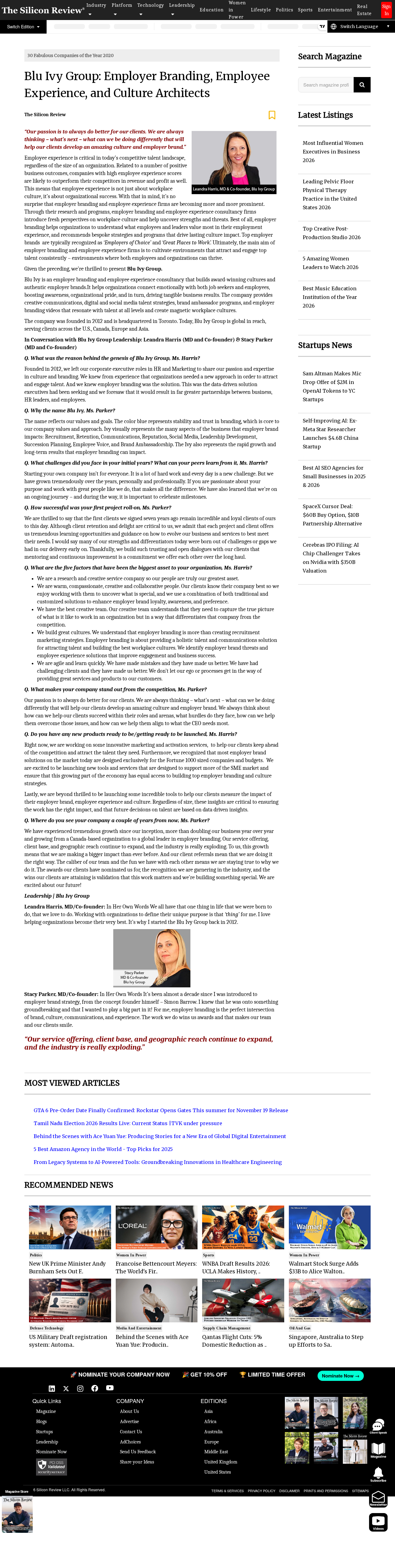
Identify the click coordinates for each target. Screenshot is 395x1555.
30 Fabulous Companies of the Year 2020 (70, 55)
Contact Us (131, 1432)
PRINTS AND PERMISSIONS (326, 1490)
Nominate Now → (323, 1375)
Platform (122, 5)
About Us (129, 1411)
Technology (150, 5)
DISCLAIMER (289, 1490)
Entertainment (335, 10)
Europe (211, 1442)
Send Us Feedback (138, 1452)
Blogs (41, 1421)
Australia (213, 1432)
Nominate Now (51, 1452)
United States (217, 1472)
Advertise (129, 1421)
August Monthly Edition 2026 (297, 1406)
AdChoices (130, 1442)
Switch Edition (21, 26)
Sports (305, 10)
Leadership (182, 5)
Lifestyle (261, 10)
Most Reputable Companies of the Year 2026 (326, 1447)
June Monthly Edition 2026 (355, 1441)
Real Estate (364, 10)
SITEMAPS (360, 1490)
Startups (44, 1432)
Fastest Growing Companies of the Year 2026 (355, 1412)
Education (212, 10)
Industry (96, 5)
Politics (284, 10)
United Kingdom (220, 1462)
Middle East (216, 1452)
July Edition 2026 (297, 1438)
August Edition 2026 (326, 1403)
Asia (208, 1411)
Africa (210, 1421)
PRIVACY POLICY (261, 1490)
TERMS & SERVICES (227, 1490)
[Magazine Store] (17, 1514)
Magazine (46, 1411)
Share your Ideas (137, 1462)
